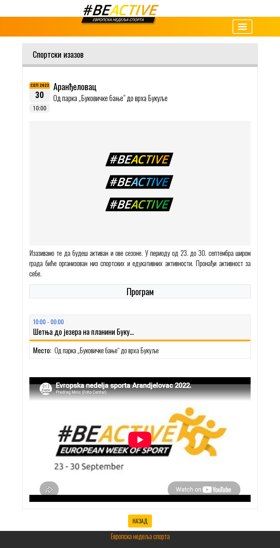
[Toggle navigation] (242, 26)
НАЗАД (140, 521)
